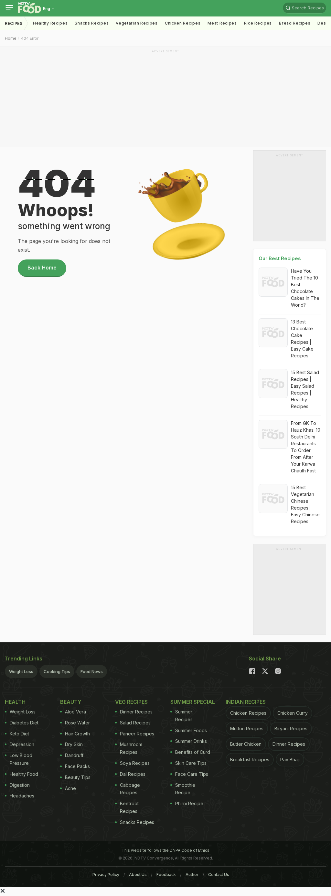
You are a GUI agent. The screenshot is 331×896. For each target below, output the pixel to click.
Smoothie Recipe (185, 789)
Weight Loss (21, 671)
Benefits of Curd (192, 752)
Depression (22, 744)
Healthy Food (24, 774)
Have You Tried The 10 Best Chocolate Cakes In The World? (305, 288)
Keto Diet (19, 733)
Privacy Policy (105, 874)
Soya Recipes (135, 763)
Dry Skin (74, 744)
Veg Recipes (131, 702)
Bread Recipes (294, 23)
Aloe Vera (75, 711)
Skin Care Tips (191, 763)
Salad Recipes (135, 722)
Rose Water (77, 722)
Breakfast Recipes (249, 759)
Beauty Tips (78, 777)
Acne (70, 788)
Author (192, 874)
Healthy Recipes (50, 23)
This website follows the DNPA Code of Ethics (165, 850)
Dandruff (74, 755)
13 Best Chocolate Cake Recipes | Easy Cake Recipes (302, 338)
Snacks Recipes (92, 23)
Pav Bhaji (290, 759)
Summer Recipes (184, 715)
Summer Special (192, 702)
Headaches (22, 795)
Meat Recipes (222, 23)
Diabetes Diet (24, 722)
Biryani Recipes (290, 728)
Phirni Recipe (189, 803)
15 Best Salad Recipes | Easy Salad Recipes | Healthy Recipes (305, 389)
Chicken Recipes (183, 23)
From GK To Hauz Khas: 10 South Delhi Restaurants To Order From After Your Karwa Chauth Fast (305, 446)
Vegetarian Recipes (137, 23)
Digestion (20, 785)
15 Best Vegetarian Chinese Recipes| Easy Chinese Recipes (305, 504)
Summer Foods (191, 730)
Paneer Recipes (137, 733)
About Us (138, 874)
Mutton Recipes (246, 728)
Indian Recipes (246, 702)
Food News (91, 671)
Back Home (42, 267)
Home (10, 38)
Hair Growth (77, 733)
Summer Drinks (191, 741)
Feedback (166, 874)
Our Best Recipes (280, 258)
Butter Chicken (246, 744)
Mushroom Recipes (131, 748)
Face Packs (77, 766)
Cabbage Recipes (130, 789)
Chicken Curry (292, 713)
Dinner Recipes (136, 711)
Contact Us (218, 874)
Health (15, 702)
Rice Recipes (258, 23)
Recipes (14, 23)
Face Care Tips (191, 774)
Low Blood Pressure (21, 759)
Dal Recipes (132, 774)
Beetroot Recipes (129, 807)
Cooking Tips (57, 671)
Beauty (70, 702)
